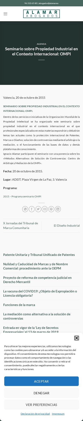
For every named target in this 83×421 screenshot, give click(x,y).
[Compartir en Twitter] (38, 209)
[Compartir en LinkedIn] (58, 209)
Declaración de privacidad (35, 413)
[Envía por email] (45, 209)
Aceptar (41, 381)
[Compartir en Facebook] (32, 209)
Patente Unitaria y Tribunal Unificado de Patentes (39, 255)
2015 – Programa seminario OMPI (22, 196)
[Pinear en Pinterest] (51, 209)
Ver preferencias (41, 405)
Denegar (41, 393)
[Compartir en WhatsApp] (25, 209)
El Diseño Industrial (67, 225)
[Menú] (5, 14)
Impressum (58, 413)
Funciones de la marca (19, 305)
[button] (76, 338)
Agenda (41, 44)
